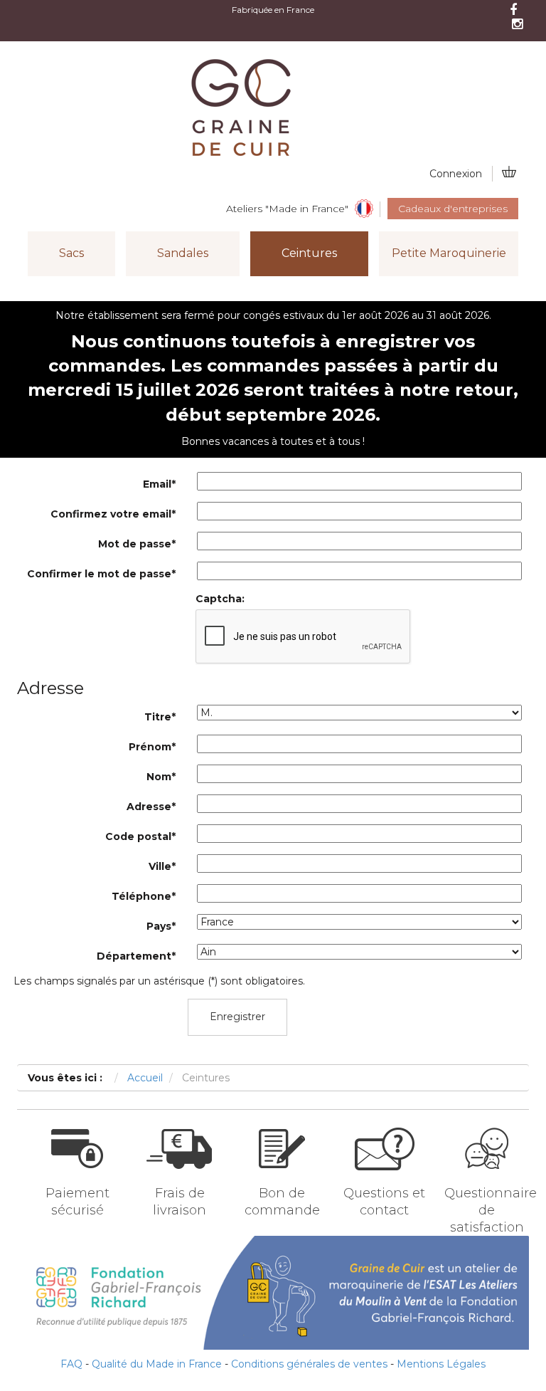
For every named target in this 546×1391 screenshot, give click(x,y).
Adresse (151, 806)
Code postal (140, 836)
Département (136, 956)
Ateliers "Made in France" (287, 208)
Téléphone (144, 896)
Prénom (152, 746)
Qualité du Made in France (157, 1364)
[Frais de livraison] (179, 1182)
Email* (159, 484)
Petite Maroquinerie (449, 253)
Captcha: (220, 598)
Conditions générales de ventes (309, 1364)
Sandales (182, 253)
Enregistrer (237, 1016)
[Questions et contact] (384, 1182)
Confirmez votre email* (113, 514)
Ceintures (309, 253)
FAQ (71, 1364)
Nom (161, 776)
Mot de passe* (137, 543)
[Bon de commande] (282, 1182)
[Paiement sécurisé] (77, 1182)
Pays (161, 926)
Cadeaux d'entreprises (453, 208)
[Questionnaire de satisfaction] (486, 1182)
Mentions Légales (441, 1364)
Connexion (455, 173)
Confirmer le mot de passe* (101, 573)
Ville (162, 866)
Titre (160, 716)
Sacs (71, 253)
